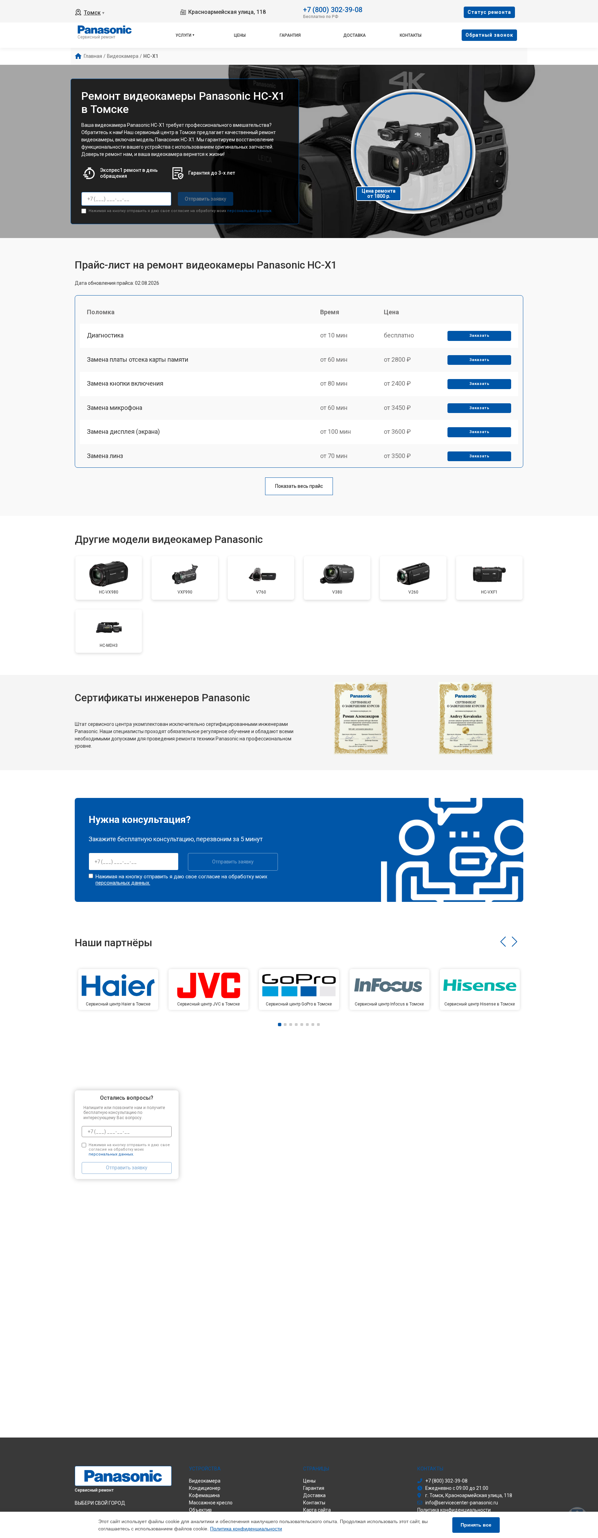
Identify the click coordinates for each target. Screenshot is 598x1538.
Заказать (479, 335)
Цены (240, 35)
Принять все (476, 1525)
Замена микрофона (114, 407)
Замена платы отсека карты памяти (137, 359)
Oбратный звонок (489, 35)
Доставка (354, 35)
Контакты (411, 35)
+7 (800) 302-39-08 (332, 9)
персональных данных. (249, 211)
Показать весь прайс (299, 486)
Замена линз (105, 455)
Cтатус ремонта (489, 12)
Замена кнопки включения (125, 383)
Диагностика (105, 335)
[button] (503, 941)
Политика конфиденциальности (246, 1528)
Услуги (183, 35)
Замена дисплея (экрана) (123, 431)
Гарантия (290, 35)
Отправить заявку (205, 199)
